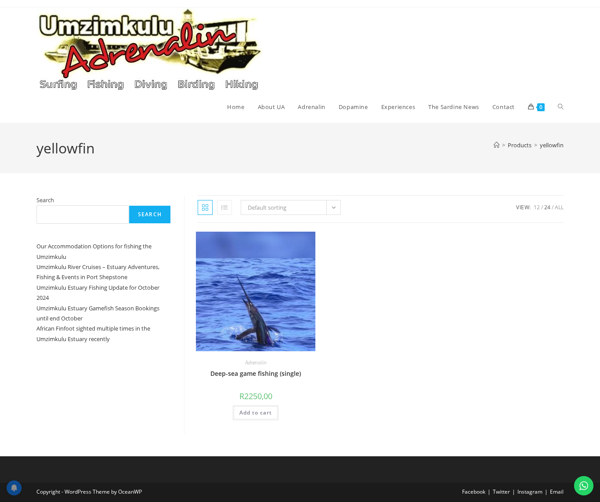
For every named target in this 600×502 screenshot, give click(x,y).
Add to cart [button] (255, 412)
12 (537, 207)
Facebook (473, 491)
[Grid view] (205, 207)
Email (557, 491)
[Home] (496, 145)
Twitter (501, 491)
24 (547, 207)
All (559, 207)
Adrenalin (256, 362)
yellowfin (552, 145)
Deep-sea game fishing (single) (255, 373)
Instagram (529, 491)
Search (45, 200)
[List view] (224, 207)
